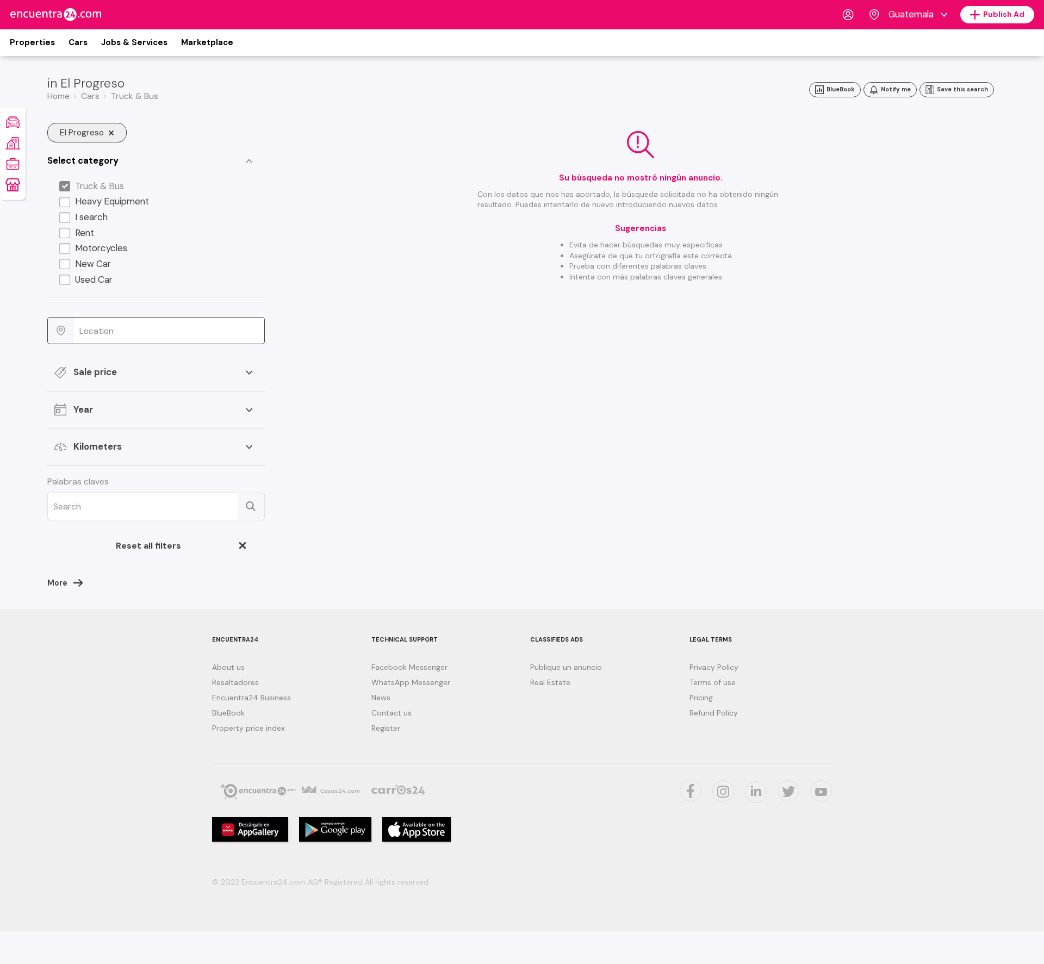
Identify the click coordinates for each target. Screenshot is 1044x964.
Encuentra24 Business (251, 697)
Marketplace (207, 42)
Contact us (391, 713)
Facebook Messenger (409, 667)
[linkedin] (756, 792)
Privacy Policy (713, 667)
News (380, 697)
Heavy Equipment (112, 201)
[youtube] (821, 791)
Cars (78, 42)
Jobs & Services (134, 42)
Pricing (701, 697)
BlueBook (228, 713)
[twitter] (690, 790)
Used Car (94, 279)
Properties (32, 42)
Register (385, 728)
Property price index (248, 728)
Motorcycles (101, 248)
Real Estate (550, 682)
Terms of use (712, 682)
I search (91, 217)
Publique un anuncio (566, 667)
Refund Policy (713, 713)
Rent (84, 233)
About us (228, 667)
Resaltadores (235, 682)
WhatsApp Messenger (410, 682)
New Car (93, 264)
